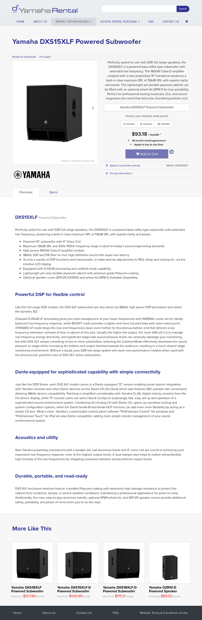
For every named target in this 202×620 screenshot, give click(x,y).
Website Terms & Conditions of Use (164, 613)
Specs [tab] (53, 192)
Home (20, 22)
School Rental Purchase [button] (119, 22)
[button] (73, 22)
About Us (49, 613)
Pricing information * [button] (121, 173)
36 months (163, 124)
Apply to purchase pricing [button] (125, 165)
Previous (17, 108)
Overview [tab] (26, 192)
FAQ (150, 22)
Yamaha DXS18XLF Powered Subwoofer (27, 589)
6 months (129, 124)
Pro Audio (45, 57)
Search (183, 9)
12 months (146, 124)
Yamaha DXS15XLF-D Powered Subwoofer (74, 589)
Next (93, 108)
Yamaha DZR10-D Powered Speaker (163, 589)
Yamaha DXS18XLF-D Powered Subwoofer (120, 589)
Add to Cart (148, 153)
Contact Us (84, 613)
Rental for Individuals (24, 57)
